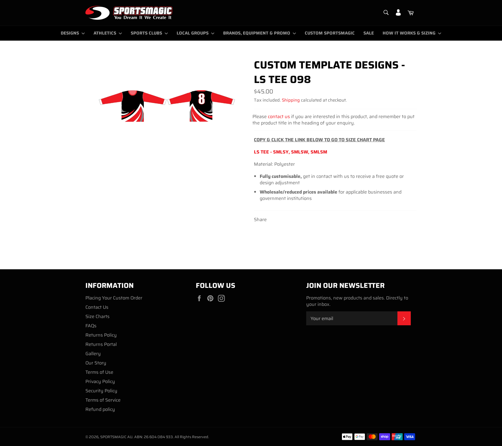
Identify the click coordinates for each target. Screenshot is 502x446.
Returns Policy (101, 335)
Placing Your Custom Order (113, 297)
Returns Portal (101, 344)
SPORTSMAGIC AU (116, 437)
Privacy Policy (100, 381)
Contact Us (96, 307)
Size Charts (97, 316)
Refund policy (100, 409)
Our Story (95, 362)
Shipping (291, 100)
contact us (279, 116)
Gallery (93, 353)
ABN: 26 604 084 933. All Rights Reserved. (171, 437)
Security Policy (101, 390)
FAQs (90, 325)
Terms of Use (99, 372)
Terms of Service (103, 400)
